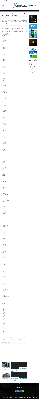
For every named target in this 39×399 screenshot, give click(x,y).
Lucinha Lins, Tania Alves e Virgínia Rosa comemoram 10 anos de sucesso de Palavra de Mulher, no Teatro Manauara (14, 370)
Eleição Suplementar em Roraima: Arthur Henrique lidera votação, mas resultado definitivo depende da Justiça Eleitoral (14, 379)
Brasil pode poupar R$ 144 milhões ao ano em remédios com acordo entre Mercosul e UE (22, 338)
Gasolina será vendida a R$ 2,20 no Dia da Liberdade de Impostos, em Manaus (5, 338)
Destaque (15, 17)
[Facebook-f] (28, 5)
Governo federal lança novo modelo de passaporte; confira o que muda (23, 368)
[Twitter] (30, 5)
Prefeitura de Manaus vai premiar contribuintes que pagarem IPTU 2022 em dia (6, 379)
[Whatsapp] (35, 5)
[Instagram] (32, 5)
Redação (4, 17)
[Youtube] (33, 5)
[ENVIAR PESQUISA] (6, 5)
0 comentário (19, 17)
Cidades (12, 17)
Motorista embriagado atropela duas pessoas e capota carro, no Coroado (6, 368)
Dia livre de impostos (5, 342)
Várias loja (8, 342)
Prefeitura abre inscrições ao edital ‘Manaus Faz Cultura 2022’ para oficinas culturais (23, 379)
